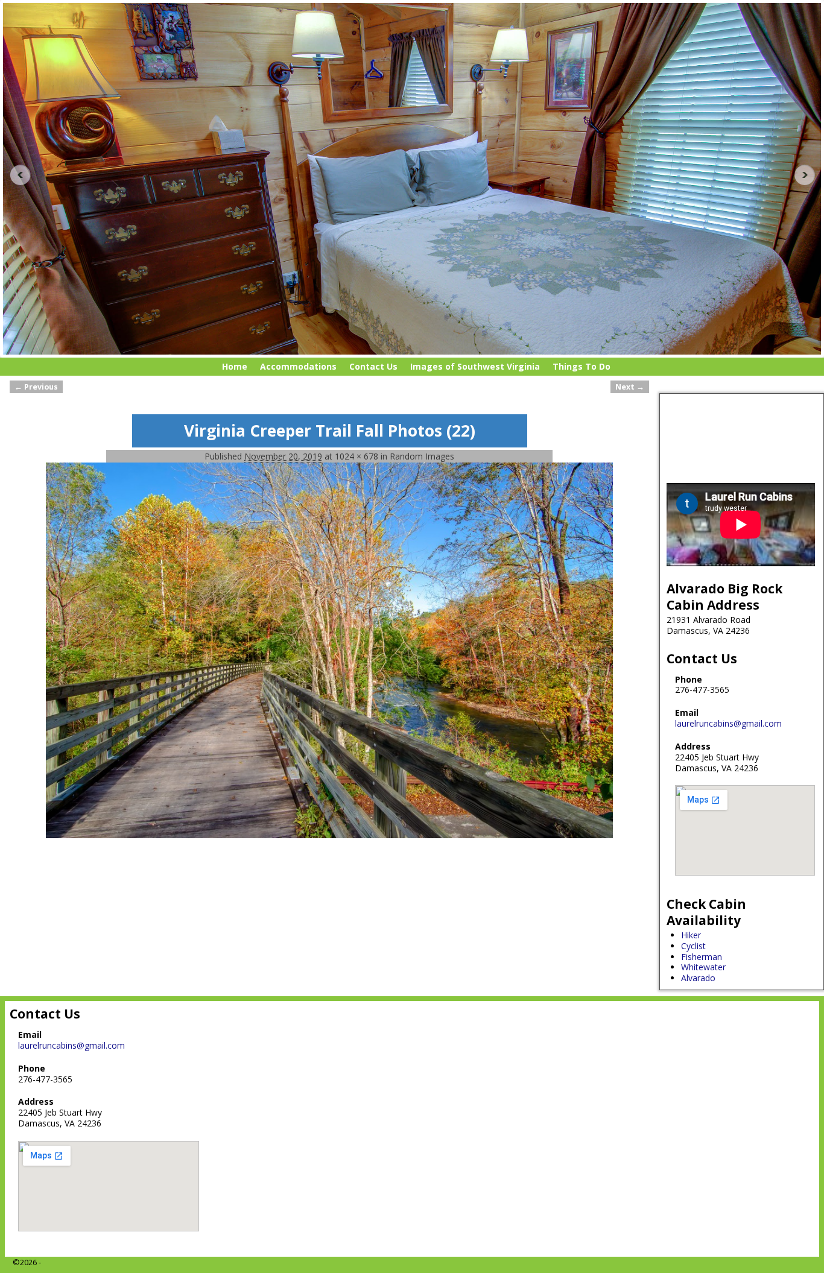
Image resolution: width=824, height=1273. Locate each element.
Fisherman (701, 956)
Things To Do (581, 366)
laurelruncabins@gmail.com (728, 723)
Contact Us (373, 366)
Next (808, 175)
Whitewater (703, 967)
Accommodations (298, 366)
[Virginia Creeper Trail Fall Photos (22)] (329, 650)
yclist (696, 946)
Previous (15, 175)
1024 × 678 (356, 456)
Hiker (691, 935)
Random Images (422, 456)
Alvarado (698, 978)
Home (234, 366)
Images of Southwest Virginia (475, 366)
